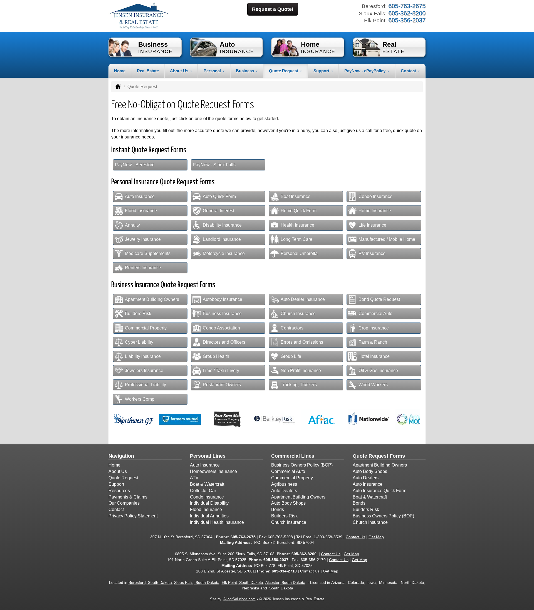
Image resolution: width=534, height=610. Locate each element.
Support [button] (321, 70)
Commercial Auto (375, 313)
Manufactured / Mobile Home (387, 239)
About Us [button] (179, 70)
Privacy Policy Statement (133, 516)
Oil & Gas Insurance (378, 370)
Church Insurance (298, 313)
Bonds (277, 509)
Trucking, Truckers (299, 384)
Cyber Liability (139, 342)
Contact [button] (409, 70)
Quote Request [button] (284, 70)
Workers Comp (139, 399)
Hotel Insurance (374, 356)
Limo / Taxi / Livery (221, 370)
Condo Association (221, 328)
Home (119, 70)
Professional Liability (145, 384)
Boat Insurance (295, 196)
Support (116, 484)
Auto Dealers (284, 490)
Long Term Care (296, 239)
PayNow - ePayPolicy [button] (365, 70)
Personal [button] (213, 70)
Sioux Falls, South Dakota (196, 582)
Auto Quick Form (219, 196)
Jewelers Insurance (144, 370)
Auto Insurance (140, 196)
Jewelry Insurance (143, 239)
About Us (117, 471)
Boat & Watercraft (207, 484)
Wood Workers (373, 384)
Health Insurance (297, 225)
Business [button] (245, 70)
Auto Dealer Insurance (303, 299)
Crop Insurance (374, 328)
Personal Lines (208, 456)
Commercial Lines (292, 456)
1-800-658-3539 (328, 537)
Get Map (376, 537)
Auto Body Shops (288, 503)
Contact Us (355, 537)
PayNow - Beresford (135, 164)
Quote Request (123, 477)
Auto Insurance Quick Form (379, 490)
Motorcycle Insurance (224, 253)
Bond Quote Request (379, 299)
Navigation (121, 456)
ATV (194, 477)
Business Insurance (222, 313)
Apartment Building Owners (152, 299)
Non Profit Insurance (301, 370)
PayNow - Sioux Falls (214, 164)
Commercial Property (146, 328)
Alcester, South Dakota (285, 582)
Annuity (132, 225)
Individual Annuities (209, 516)
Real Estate (148, 70)
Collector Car (203, 490)
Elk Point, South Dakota (242, 582)
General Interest (218, 210)
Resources (119, 490)
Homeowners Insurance (213, 471)
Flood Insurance (141, 210)
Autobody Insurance (222, 299)
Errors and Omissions (302, 342)
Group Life (291, 356)
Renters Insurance (143, 267)
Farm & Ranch (373, 342)
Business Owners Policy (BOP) (302, 465)
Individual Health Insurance (217, 522)
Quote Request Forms (379, 456)
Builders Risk (138, 313)
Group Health (216, 356)
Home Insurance (375, 210)
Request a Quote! (272, 9)
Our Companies (124, 503)
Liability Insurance (143, 356)
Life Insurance (372, 225)
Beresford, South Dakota (150, 582)
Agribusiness (284, 484)
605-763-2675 (243, 537)
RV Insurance (372, 253)
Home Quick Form (299, 210)
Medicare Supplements (147, 253)
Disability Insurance (222, 225)
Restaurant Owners (222, 384)
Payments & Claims (127, 497)
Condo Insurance (375, 196)
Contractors (292, 328)
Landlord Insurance (222, 239)
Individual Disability (209, 503)
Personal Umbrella (299, 253)
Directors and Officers (224, 342)
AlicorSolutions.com (239, 599)
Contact (116, 509)
